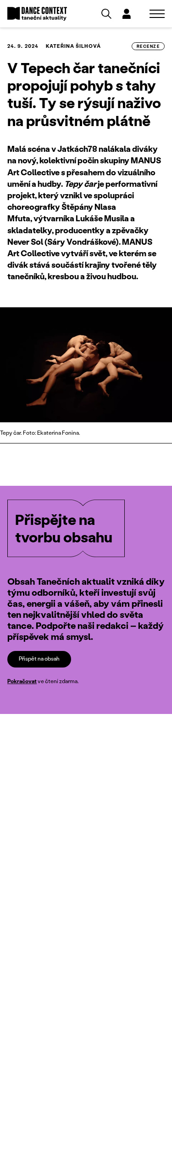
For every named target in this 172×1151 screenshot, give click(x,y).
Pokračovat (22, 681)
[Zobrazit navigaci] (157, 14)
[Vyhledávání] (106, 14)
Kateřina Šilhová (73, 46)
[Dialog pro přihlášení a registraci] (126, 14)
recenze (148, 46)
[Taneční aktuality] (37, 14)
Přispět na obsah (39, 658)
